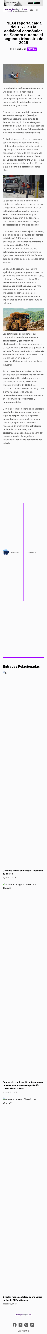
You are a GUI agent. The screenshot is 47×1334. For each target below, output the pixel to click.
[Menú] (43, 10)
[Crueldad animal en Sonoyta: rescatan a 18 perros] (23, 768)
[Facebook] (15, 1325)
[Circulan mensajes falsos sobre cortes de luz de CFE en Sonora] (23, 1195)
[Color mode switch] (31, 10)
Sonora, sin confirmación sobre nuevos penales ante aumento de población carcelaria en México (23, 1085)
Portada (32, 49)
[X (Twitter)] (20, 1325)
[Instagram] (26, 1325)
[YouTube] (32, 1325)
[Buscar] (37, 10)
